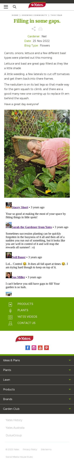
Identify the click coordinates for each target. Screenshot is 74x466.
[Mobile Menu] (6, 7)
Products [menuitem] (9, 389)
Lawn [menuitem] (6, 380)
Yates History (14, 420)
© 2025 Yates (12, 449)
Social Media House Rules (19, 456)
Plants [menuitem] (7, 370)
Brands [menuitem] (7, 399)
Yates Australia (15, 428)
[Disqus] (37, 248)
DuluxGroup (14, 435)
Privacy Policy (30, 449)
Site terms (46, 449)
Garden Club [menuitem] (11, 409)
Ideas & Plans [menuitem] (11, 360)
